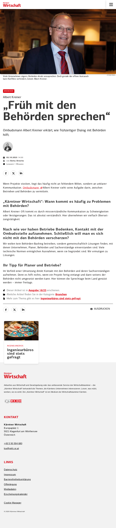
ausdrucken (102, 309)
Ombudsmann (31, 188)
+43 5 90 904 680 (13, 443)
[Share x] (13, 173)
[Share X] (14, 309)
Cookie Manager (12, 502)
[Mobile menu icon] (111, 4)
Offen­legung (10, 484)
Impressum (10, 474)
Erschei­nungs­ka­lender (15, 494)
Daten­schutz (10, 469)
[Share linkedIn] (21, 173)
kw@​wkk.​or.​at (11, 448)
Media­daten (10, 489)
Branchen (8, 91)
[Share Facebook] (6, 173)
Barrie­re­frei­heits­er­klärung (17, 479)
